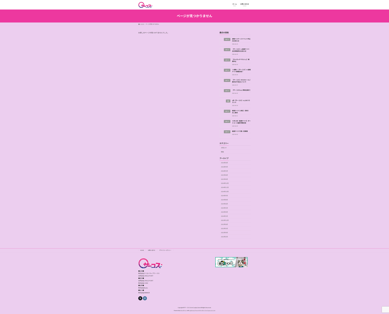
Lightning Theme (194, 310)
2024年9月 (224, 195)
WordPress (183, 310)
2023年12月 (225, 220)
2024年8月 (224, 199)
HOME (142, 250)
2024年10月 (225, 191)
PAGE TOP (378, 303)
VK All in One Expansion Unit (207, 310)
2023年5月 (224, 228)
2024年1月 (224, 216)
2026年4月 (224, 167)
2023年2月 (224, 237)
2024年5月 (224, 208)
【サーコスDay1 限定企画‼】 (241, 90)
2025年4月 (224, 179)
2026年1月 (224, 171)
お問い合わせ (151, 250)
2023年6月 (224, 224)
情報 (222, 152)
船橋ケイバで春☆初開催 (240, 131)
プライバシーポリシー (165, 250)
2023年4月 (224, 232)
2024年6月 (224, 204)
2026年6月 (224, 163)
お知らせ (224, 148)
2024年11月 (225, 187)
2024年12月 (225, 183)
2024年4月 (224, 212)
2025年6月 (224, 175)
